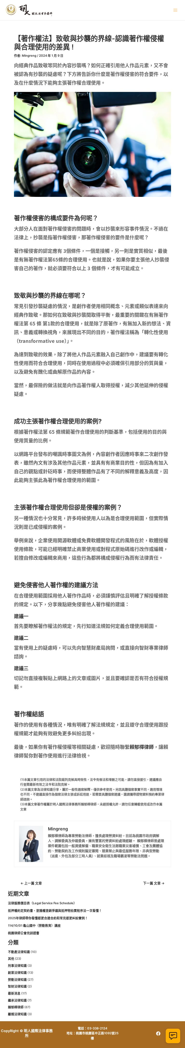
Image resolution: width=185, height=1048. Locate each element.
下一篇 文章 (154, 883)
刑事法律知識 (17, 965)
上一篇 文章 (31, 883)
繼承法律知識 (17, 1000)
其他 (11, 958)
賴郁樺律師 (142, 746)
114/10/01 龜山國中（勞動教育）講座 (34, 925)
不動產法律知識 (19, 952)
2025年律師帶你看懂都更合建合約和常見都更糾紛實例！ (48, 918)
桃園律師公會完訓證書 (23, 933)
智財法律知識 (17, 986)
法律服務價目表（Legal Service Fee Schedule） (42, 903)
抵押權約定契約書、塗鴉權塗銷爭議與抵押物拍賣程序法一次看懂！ (55, 910)
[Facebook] (158, 1033)
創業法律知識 (17, 972)
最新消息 (14, 993)
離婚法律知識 (17, 1014)
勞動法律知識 (17, 979)
